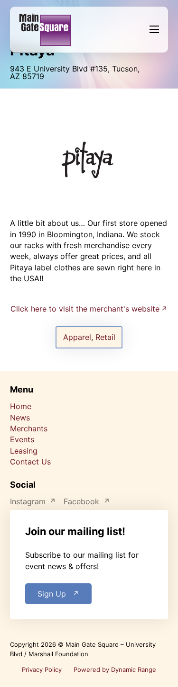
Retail (105, 337)
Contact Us (30, 461)
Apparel (77, 337)
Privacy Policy (42, 669)
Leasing (23, 450)
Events (22, 439)
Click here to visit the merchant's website (84, 308)
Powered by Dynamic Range (115, 669)
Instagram (28, 501)
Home (20, 406)
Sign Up (51, 593)
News (20, 417)
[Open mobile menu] (154, 29)
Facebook (81, 501)
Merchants (28, 428)
